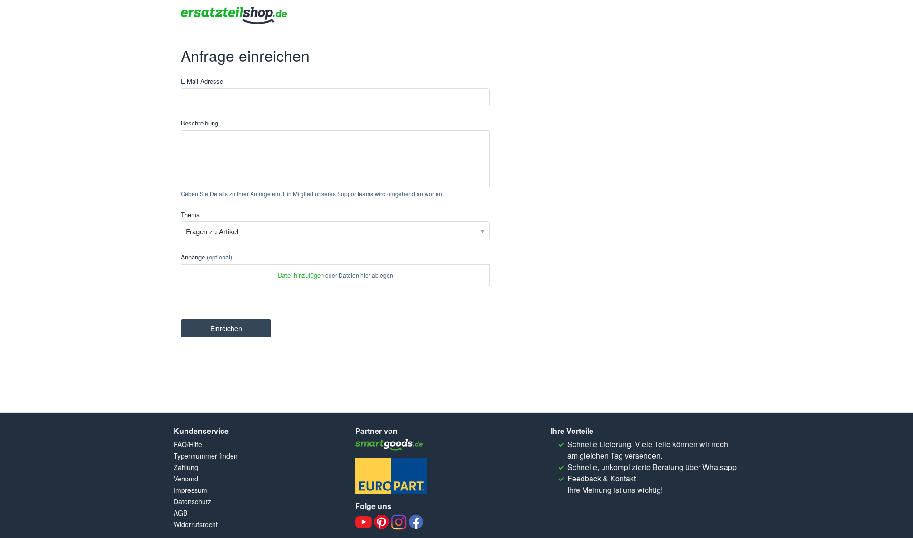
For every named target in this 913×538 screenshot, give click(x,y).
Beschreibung (199, 122)
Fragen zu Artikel (212, 231)
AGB (180, 513)
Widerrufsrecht (196, 524)
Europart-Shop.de (391, 476)
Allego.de (391, 445)
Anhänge (206, 256)
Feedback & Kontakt (601, 478)
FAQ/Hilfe (188, 444)
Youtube (363, 522)
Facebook (416, 522)
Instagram (399, 522)
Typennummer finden (206, 456)
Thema (190, 214)
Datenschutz (192, 501)
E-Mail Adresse (202, 81)
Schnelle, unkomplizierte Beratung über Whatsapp (652, 466)
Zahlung (186, 467)
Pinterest (381, 522)
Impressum (190, 490)
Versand (186, 478)
